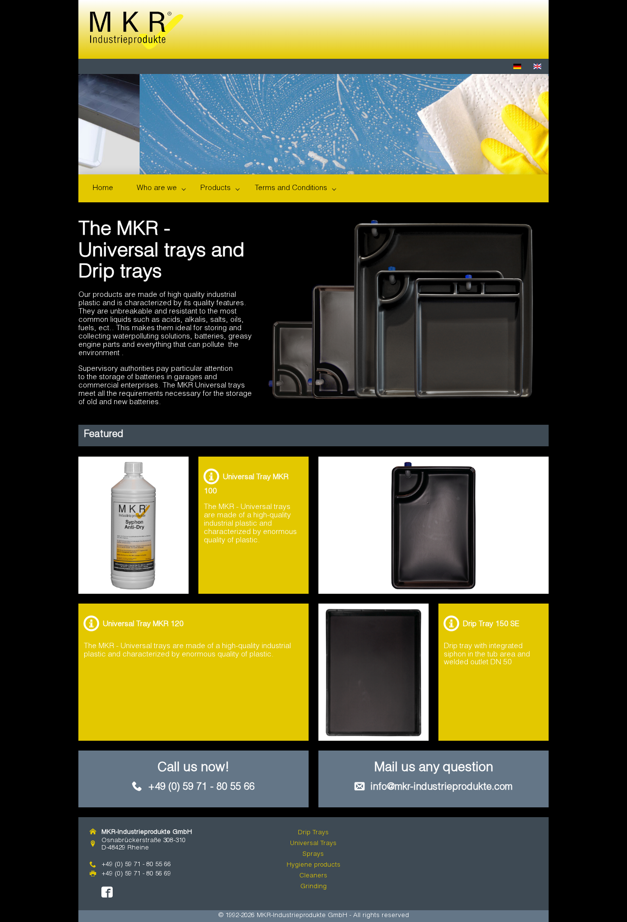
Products (215, 188)
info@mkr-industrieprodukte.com (441, 788)
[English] (539, 67)
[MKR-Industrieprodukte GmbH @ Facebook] (107, 893)
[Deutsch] (518, 67)
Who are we (157, 188)
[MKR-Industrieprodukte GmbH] (136, 30)
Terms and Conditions (291, 188)
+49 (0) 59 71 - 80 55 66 (201, 788)
